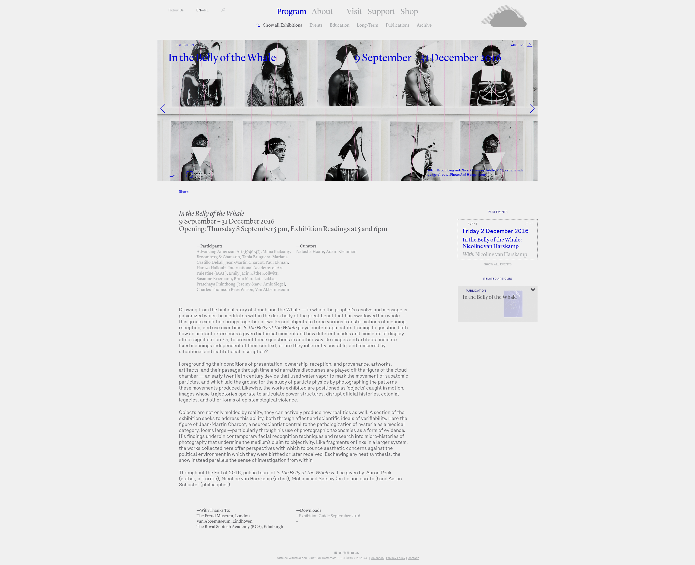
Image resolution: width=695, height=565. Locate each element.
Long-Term (367, 25)
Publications (397, 25)
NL (206, 10)
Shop (409, 12)
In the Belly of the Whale (490, 297)
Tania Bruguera (256, 257)
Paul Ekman (277, 262)
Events (316, 25)
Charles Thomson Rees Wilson (225, 290)
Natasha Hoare (310, 252)
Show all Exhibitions (282, 25)
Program (292, 12)
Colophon (377, 558)
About (322, 12)
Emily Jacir (238, 273)
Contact (413, 558)
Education (339, 25)
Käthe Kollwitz (263, 273)
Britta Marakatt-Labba (254, 279)
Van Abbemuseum (272, 290)
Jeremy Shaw (249, 284)
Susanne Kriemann (214, 279)
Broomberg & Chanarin (218, 257)
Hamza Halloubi (211, 268)
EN (198, 10)
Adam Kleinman (341, 252)
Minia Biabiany (276, 252)
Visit (354, 12)
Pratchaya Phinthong (216, 284)
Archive (424, 25)
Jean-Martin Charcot (244, 262)
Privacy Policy (395, 558)
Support (381, 12)
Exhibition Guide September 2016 (329, 516)
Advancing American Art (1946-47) (229, 252)
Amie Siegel (274, 284)
